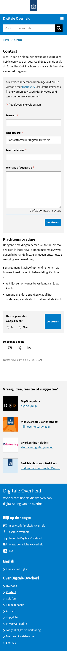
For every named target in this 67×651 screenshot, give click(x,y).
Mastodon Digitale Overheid (26, 544)
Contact (11, 592)
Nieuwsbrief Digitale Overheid (27, 525)
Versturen (53, 222)
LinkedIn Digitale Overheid (25, 538)
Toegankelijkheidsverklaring (23, 630)
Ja (11, 327)
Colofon (11, 598)
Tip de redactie (15, 605)
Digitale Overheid (16, 18)
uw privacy (28, 87)
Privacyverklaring (16, 623)
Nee (24, 327)
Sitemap (11, 642)
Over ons (11, 586)
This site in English (17, 569)
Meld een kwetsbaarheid (21, 636)
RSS (11, 550)
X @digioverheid (19, 532)
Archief (10, 611)
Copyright (12, 617)
